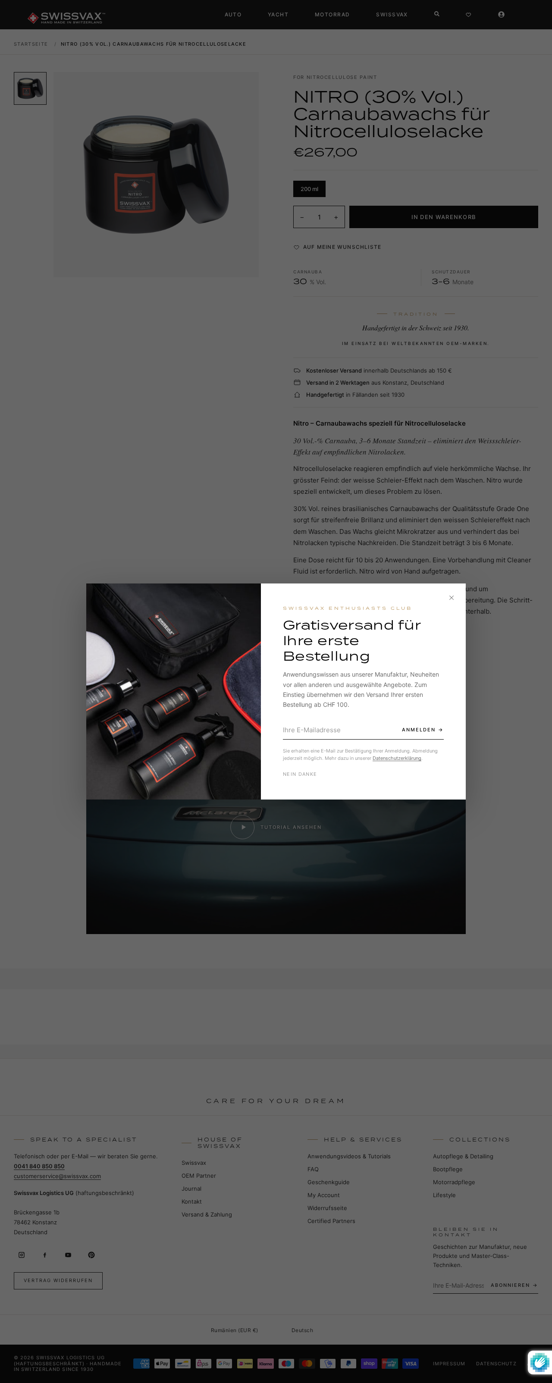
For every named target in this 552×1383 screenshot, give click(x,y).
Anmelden (419, 730)
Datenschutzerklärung (397, 758)
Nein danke (300, 774)
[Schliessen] (451, 598)
